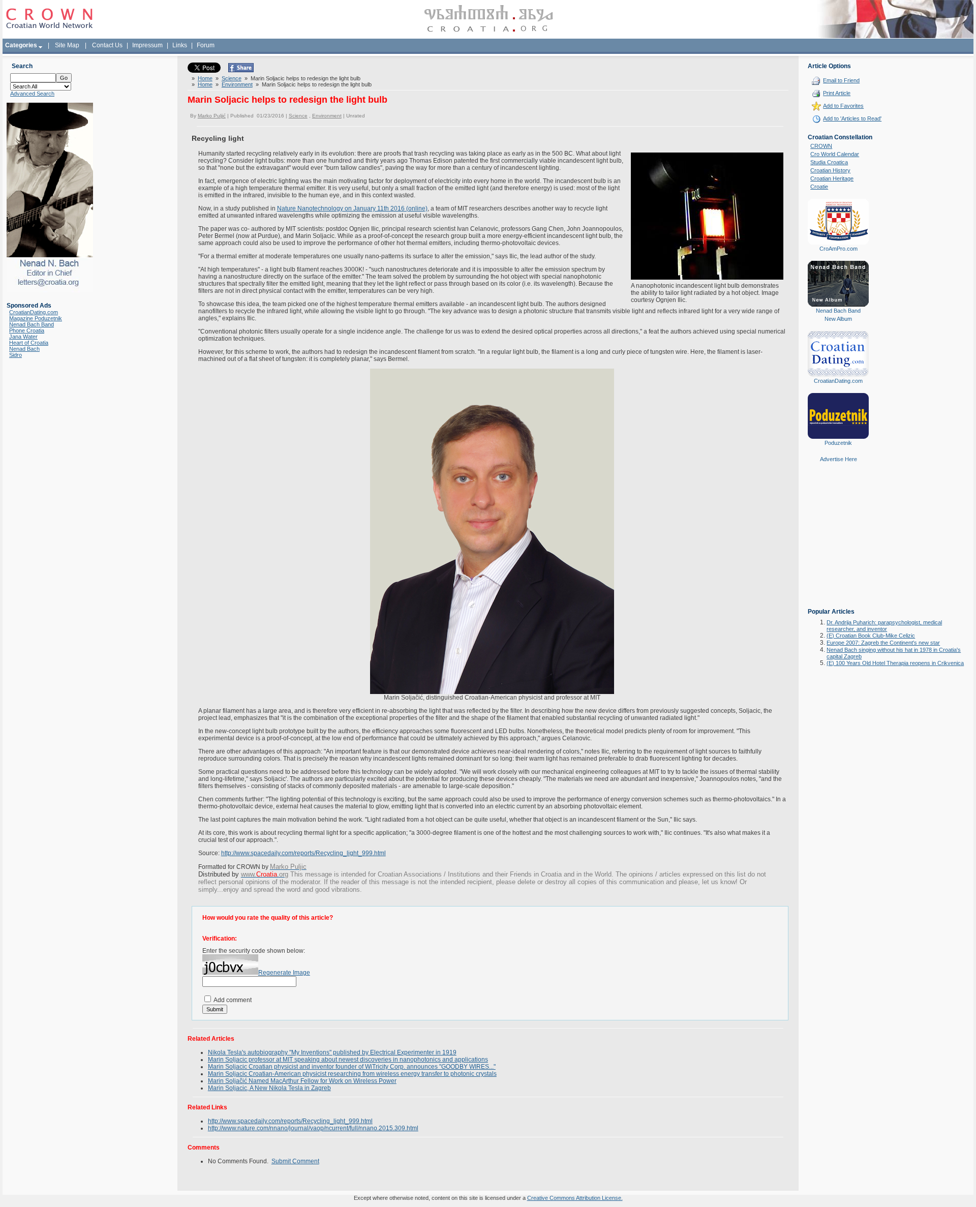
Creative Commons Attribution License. (575, 1198)
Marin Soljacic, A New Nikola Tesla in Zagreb (269, 1088)
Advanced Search (32, 93)
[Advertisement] (838, 542)
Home (205, 78)
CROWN (821, 146)
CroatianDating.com (33, 312)
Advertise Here (838, 459)
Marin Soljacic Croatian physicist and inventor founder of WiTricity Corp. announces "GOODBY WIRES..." (352, 1066)
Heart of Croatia (28, 343)
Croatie (819, 187)
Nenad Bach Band (31, 324)
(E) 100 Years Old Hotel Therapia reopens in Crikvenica (895, 663)
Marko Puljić (212, 115)
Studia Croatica (829, 162)
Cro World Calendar (834, 154)
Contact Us (107, 45)
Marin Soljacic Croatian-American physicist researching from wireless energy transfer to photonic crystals (352, 1073)
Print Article (836, 93)
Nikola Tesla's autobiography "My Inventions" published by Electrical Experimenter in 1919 (332, 1052)
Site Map (67, 45)
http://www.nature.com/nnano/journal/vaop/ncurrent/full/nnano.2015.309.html (313, 1128)
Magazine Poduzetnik (35, 318)
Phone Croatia (26, 330)
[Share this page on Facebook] (241, 70)
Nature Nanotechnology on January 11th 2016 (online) (352, 208)
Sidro (15, 355)
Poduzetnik (838, 443)
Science (231, 78)
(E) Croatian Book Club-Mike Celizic (871, 635)
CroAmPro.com (838, 249)
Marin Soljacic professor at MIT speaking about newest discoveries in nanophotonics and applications (348, 1059)
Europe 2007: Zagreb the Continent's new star (883, 643)
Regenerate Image (284, 972)
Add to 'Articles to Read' (852, 118)
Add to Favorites (843, 106)
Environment (237, 84)
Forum (206, 45)
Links (179, 45)
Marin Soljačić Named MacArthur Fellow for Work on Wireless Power (302, 1080)
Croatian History (830, 170)
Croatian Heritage (831, 178)
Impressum (147, 45)
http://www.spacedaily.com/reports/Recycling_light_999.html (303, 853)
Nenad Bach (24, 349)
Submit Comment (295, 1161)
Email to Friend (841, 80)
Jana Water (23, 337)
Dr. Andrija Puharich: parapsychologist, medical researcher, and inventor (884, 625)
